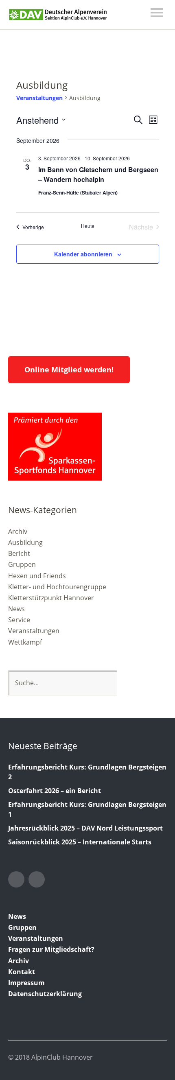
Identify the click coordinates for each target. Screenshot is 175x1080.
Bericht (19, 553)
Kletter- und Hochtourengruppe (57, 586)
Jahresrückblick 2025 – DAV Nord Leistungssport (85, 828)
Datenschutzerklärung (45, 993)
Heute (87, 226)
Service (19, 619)
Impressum (26, 982)
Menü (157, 12)
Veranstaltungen (39, 98)
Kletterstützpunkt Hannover (51, 597)
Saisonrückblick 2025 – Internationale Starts (79, 841)
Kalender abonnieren (83, 254)
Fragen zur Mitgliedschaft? (51, 949)
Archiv (17, 531)
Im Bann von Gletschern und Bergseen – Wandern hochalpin (98, 174)
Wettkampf (25, 642)
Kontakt (21, 971)
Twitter (16, 879)
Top (158, 1057)
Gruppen (22, 564)
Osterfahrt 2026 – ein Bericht (54, 790)
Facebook (36, 879)
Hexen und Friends (37, 575)
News (16, 608)
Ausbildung (25, 542)
